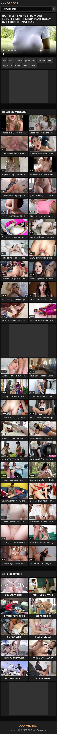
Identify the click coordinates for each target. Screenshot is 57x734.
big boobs (7, 65)
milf (11, 60)
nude (17, 65)
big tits (19, 60)
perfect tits (30, 60)
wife (33, 65)
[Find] (54, 9)
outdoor (41, 60)
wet (49, 60)
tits (4, 60)
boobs (25, 65)
